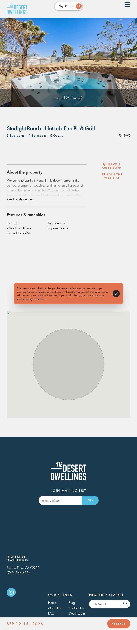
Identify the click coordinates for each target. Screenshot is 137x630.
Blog (71, 602)
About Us (54, 608)
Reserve (119, 624)
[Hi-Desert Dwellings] (17, 9)
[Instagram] (11, 592)
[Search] (125, 604)
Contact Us (76, 608)
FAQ (51, 613)
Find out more (54, 299)
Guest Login (76, 613)
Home (52, 602)
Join (90, 500)
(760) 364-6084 (18, 573)
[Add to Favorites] (124, 135)
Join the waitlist (113, 176)
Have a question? (112, 166)
